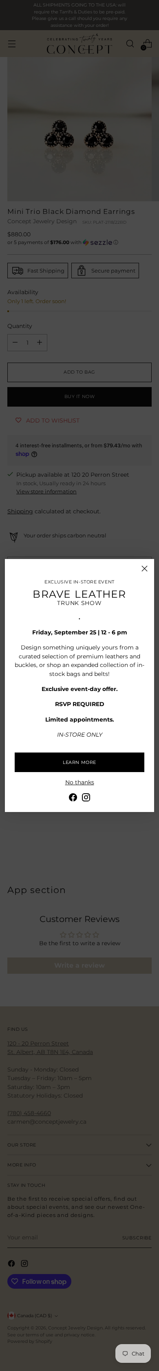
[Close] (144, 568)
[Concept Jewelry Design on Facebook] (73, 798)
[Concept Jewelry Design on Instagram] (86, 798)
